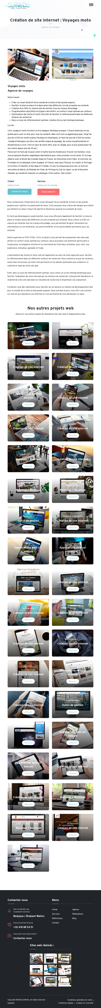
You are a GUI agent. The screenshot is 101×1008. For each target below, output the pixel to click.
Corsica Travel (28, 516)
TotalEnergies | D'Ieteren (73, 332)
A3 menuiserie (72, 824)
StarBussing (73, 639)
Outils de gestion (28, 521)
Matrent (72, 608)
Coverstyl (28, 793)
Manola (73, 393)
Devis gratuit (48, 192)
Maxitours (28, 543)
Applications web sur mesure (28, 396)
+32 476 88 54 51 (23, 927)
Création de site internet (28, 336)
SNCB (28, 758)
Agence (75, 909)
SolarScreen (28, 485)
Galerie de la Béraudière (73, 516)
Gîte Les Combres (28, 578)
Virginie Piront (28, 332)
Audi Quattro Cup (28, 424)
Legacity (72, 424)
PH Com (28, 389)
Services (56, 914)
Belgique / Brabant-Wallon (28, 916)
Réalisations (77, 914)
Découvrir (28, 343)
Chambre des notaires (28, 731)
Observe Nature (72, 793)
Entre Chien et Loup (73, 543)
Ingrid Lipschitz (28, 701)
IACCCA (73, 666)
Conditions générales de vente (79, 1000)
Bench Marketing (28, 363)
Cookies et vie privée (84, 1003)
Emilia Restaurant (28, 670)
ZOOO (72, 578)
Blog (74, 918)
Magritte (72, 455)
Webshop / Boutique (28, 459)
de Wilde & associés (73, 762)
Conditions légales (66, 1003)
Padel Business (73, 701)
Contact (55, 923)
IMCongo (72, 727)
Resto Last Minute (28, 455)
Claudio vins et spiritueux (28, 824)
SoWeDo (11, 1003)
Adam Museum (28, 608)
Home (54, 909)
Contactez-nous (19, 192)
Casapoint (73, 363)
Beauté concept (72, 485)
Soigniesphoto (28, 854)
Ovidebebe (28, 639)
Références (57, 918)
